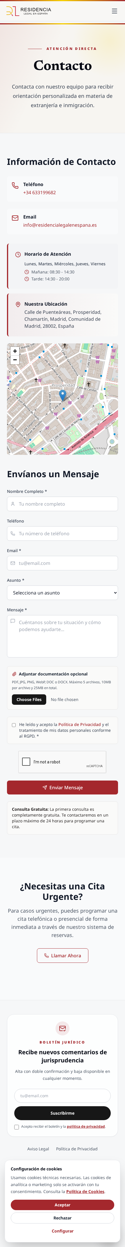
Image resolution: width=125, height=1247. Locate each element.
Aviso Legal (38, 1149)
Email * (14, 550)
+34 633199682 (39, 192)
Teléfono (15, 521)
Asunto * (15, 580)
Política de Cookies (85, 1191)
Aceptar (62, 1205)
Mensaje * (17, 609)
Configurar (63, 1231)
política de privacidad (86, 1126)
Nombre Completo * (27, 491)
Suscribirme (62, 1113)
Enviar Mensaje (66, 787)
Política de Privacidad (79, 724)
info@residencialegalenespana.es (60, 225)
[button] (62, 395)
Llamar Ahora (66, 955)
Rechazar (62, 1218)
